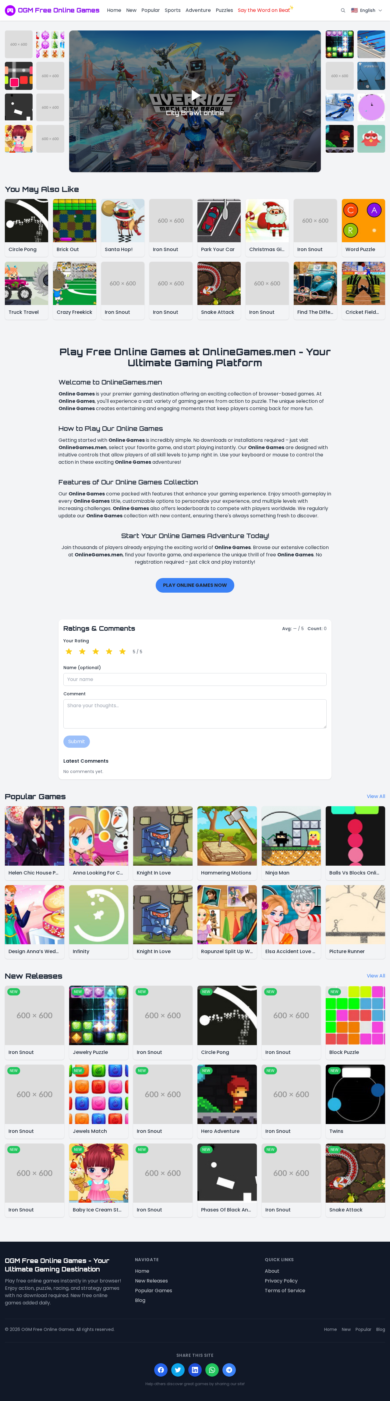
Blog (140, 1300)
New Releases (151, 1280)
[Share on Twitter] (178, 1370)
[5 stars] (122, 651)
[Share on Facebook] (161, 1370)
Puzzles (224, 10)
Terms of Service (285, 1290)
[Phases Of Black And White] (19, 107)
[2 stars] (82, 651)
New (131, 10)
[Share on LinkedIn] (195, 1370)
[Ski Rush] (339, 107)
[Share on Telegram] (229, 1370)
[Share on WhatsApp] (212, 1370)
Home (114, 10)
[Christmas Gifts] (50, 44)
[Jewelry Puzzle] (339, 44)
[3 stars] (95, 651)
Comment (74, 694)
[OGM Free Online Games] (10, 10)
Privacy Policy (281, 1280)
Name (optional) (82, 668)
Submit (76, 741)
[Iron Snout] (19, 44)
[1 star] (68, 651)
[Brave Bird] (371, 139)
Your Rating (76, 641)
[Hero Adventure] (339, 139)
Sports (173, 10)
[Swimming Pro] (371, 44)
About (272, 1271)
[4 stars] (109, 651)
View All (376, 796)
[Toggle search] (343, 10)
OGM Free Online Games (59, 10)
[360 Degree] (371, 107)
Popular (150, 10)
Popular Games (153, 1290)
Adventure (198, 10)
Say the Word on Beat (264, 10)
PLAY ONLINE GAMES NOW (195, 585)
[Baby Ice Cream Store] (19, 139)
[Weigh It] (371, 76)
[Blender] (19, 76)
